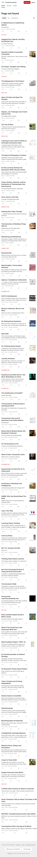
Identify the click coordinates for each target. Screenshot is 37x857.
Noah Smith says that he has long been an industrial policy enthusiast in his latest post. (13, 102)
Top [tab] (9, 18)
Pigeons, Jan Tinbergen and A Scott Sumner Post (14, 113)
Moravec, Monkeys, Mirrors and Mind (12, 309)
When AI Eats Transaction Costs (13, 454)
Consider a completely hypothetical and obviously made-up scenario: (13, 574)
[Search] (34, 18)
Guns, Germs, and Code (9, 197)
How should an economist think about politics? (12, 672)
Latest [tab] (4, 18)
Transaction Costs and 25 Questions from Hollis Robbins (12, 419)
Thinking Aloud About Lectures (12, 559)
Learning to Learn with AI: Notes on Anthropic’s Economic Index (14, 142)
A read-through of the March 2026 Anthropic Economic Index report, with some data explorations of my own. (12, 146)
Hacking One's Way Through (11, 211)
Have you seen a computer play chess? (12, 313)
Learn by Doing (6, 535)
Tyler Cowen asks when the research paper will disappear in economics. (14, 173)
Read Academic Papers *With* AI (13, 642)
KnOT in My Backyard (9, 296)
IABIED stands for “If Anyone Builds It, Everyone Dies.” (12, 501)
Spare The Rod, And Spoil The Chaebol (12, 98)
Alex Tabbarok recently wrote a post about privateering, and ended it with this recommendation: (13, 270)
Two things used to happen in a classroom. (14, 561)
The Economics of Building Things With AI (13, 225)
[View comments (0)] (11, 31)
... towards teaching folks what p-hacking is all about (14, 214)
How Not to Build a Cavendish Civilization (12, 53)
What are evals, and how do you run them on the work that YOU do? (13, 256)
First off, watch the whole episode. (11, 435)
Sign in (33, 2)
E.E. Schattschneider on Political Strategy (13, 655)
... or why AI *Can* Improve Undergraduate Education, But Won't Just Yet (14, 283)
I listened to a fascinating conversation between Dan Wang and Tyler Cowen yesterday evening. (12, 349)
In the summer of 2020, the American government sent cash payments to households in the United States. (12, 380)
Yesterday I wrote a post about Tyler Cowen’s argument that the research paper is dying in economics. (14, 158)
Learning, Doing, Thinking (10, 523)
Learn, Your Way (7, 511)
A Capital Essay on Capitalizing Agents (12, 24)
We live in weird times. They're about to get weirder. (14, 57)
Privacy (18, 845)
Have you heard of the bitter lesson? (12, 619)
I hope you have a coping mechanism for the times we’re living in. (13, 127)
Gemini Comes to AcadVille (11, 696)
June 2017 (4, 550)
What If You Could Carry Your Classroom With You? (11, 628)
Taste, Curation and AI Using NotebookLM (11, 682)
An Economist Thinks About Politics (14, 669)
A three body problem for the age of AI (12, 488)
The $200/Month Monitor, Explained (12, 188)
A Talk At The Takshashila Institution (12, 446)
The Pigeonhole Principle (8, 116)
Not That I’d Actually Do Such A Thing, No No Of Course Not (12, 570)
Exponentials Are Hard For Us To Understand (13, 470)
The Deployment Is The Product (12, 81)
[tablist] (10, 18)
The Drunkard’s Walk (8, 584)
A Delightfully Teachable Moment (13, 733)
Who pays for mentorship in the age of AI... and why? (14, 409)
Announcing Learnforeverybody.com (10, 597)
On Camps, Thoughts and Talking (13, 66)
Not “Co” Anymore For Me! (10, 548)
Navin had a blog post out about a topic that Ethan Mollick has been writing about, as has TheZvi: (13, 699)
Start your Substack (14, 849)
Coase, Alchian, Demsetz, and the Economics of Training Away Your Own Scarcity (13, 184)
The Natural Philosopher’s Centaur (13, 155)
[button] (3, 6)
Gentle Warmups (6, 395)
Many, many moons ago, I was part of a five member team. (14, 723)
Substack (10, 853)
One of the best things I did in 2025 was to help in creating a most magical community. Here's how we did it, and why (14, 299)
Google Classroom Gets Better (12, 772)
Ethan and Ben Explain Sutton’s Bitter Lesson (12, 616)
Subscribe (27, 2)
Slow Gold (5, 334)
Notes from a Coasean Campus (10, 457)
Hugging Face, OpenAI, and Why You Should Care (13, 40)
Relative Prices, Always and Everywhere (11, 746)
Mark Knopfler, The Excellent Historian (11, 266)
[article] (18, 27)
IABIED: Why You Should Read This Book (13, 497)
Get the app (26, 849)
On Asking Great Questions (11, 321)
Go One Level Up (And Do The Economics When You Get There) (13, 169)
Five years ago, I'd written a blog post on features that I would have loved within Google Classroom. (13, 775)
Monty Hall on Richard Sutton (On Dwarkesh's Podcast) (13, 432)
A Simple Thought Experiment (10, 199)
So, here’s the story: (7, 44)
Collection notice (30, 845)
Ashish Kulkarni (10, 29)
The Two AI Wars (7, 124)
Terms (23, 845)
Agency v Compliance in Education (14, 280)
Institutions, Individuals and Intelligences (11, 484)
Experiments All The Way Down (10, 228)
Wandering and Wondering (11, 237)
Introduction (5, 27)
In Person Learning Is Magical (10, 69)
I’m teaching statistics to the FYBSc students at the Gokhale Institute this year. (14, 601)
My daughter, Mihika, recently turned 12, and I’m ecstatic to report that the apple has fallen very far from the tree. (14, 526)
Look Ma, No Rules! (8, 358)
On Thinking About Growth (11, 346)
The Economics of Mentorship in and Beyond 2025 (13, 405)
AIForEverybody (7, 708)
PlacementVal (6, 253)
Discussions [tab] (14, 18)
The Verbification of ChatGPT (12, 393)
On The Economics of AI (9, 444)
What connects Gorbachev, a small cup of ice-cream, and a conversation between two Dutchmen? (14, 324)
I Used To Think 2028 (9, 760)
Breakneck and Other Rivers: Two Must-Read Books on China (13, 376)
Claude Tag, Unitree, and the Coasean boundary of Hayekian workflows (12, 84)
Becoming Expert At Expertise (12, 721)
